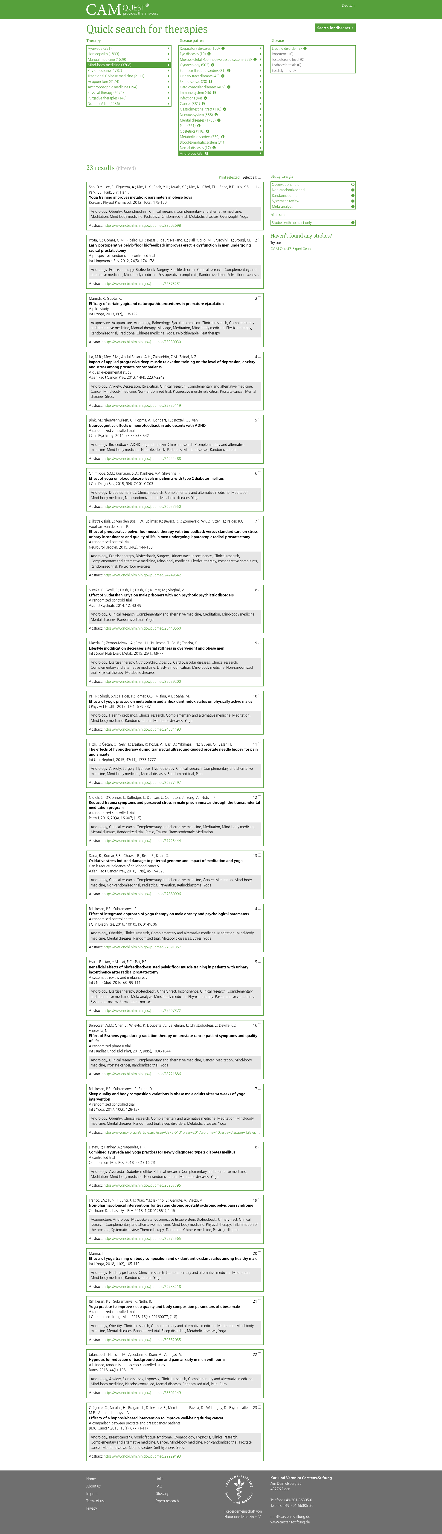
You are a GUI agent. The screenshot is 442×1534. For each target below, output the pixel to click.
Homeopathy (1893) (103, 53)
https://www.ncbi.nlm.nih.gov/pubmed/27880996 (142, 893)
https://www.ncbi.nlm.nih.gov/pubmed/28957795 (142, 1185)
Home (91, 1478)
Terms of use (95, 1500)
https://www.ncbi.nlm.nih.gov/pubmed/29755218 (142, 1286)
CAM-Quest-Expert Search (292, 248)
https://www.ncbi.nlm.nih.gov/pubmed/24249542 (142, 574)
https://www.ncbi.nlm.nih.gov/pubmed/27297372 (142, 1010)
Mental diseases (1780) (198, 120)
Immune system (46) (196, 92)
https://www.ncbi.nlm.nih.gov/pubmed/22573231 (142, 283)
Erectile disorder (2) (287, 48)
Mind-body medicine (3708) (109, 64)
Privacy (91, 1508)
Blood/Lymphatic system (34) (202, 142)
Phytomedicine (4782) (105, 70)
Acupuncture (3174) (103, 81)
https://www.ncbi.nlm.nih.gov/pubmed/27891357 (142, 946)
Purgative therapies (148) (107, 98)
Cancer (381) (190, 103)
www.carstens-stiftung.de (290, 1521)
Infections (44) (191, 98)
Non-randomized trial (288, 189)
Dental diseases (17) (196, 147)
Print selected (229, 177)
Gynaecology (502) (195, 64)
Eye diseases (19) (193, 53)
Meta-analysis (282, 206)
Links (159, 1478)
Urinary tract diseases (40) (200, 75)
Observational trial (286, 184)
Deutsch (348, 5)
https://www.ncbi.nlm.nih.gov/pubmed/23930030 (142, 341)
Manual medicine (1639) (107, 59)
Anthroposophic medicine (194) (112, 86)
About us (93, 1486)
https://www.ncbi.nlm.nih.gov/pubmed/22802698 (142, 225)
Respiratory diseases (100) (200, 48)
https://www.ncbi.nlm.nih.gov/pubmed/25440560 (142, 628)
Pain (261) (188, 125)
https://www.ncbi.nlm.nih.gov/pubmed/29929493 (142, 1456)
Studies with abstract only (292, 222)
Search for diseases (333, 27)
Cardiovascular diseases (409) (203, 86)
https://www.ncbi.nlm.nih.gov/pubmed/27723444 (142, 840)
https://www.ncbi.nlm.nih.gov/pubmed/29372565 (142, 1238)
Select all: (250, 177)
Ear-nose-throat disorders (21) (203, 70)
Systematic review (285, 200)
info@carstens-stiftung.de (290, 1516)
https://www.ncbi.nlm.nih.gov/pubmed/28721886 (142, 1073)
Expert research (167, 1500)
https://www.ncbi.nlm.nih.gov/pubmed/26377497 (142, 782)
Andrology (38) (192, 153)
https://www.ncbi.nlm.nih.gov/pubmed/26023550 (142, 506)
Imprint (92, 1493)
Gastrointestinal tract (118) (201, 109)
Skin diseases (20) (194, 81)
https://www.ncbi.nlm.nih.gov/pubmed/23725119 (142, 405)
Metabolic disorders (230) (200, 136)
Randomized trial (285, 195)
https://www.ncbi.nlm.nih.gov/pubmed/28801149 (142, 1392)
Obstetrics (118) (192, 131)
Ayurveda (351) (99, 48)
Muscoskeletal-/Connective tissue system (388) (216, 59)
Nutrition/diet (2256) (104, 103)
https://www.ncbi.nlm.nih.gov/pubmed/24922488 (142, 458)
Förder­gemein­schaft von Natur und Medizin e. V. (243, 1514)
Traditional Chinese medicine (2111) (116, 75)
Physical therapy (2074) (106, 92)
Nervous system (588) (197, 114)
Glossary (162, 1493)
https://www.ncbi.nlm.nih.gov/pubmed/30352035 (142, 1339)
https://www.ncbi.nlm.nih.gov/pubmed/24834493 (142, 729)
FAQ (158, 1486)
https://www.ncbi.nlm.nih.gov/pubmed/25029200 (142, 681)
